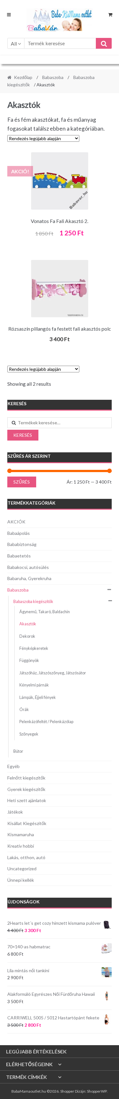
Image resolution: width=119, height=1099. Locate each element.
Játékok (15, 812)
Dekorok (27, 636)
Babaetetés (19, 555)
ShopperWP (97, 1091)
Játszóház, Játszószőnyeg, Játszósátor (52, 673)
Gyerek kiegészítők (26, 789)
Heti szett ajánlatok (26, 800)
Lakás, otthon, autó (26, 857)
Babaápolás (18, 533)
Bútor (18, 751)
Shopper (67, 1091)
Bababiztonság (21, 544)
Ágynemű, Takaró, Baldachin (44, 611)
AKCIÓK (16, 521)
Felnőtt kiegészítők (26, 777)
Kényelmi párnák (34, 685)
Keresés (22, 435)
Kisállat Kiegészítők (26, 823)
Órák (24, 709)
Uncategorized (21, 868)
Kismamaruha (20, 834)
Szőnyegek (28, 734)
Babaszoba (52, 77)
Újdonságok (24, 901)
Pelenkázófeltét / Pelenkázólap (46, 721)
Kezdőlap (23, 77)
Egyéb (13, 766)
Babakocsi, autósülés (28, 567)
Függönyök (29, 660)
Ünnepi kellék (20, 880)
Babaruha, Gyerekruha (29, 578)
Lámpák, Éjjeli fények (37, 697)
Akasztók (27, 623)
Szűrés (21, 482)
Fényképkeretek (33, 648)
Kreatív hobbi (20, 846)
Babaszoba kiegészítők (33, 601)
